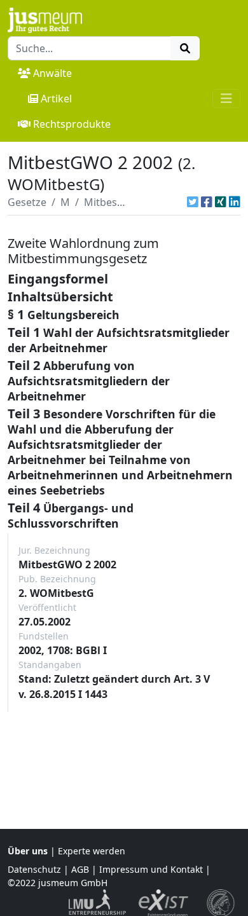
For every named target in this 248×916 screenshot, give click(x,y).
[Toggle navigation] (226, 98)
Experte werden (91, 851)
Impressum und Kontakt (151, 869)
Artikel (56, 99)
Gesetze (27, 202)
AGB (80, 869)
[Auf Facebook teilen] (206, 202)
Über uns (28, 851)
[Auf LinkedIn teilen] (234, 202)
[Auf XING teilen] (220, 202)
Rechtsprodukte (72, 124)
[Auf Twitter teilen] (192, 202)
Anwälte (52, 73)
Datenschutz (34, 869)
